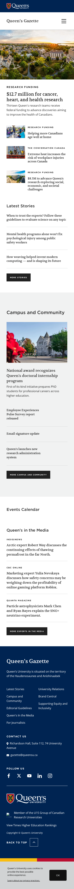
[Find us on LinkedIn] (40, 775)
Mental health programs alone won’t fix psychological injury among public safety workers (34, 238)
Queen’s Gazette (23, 20)
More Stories (18, 277)
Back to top (17, 842)
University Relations (51, 689)
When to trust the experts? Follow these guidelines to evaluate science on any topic (36, 218)
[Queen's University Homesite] (26, 802)
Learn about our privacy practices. (23, 880)
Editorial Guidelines (19, 708)
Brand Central (47, 696)
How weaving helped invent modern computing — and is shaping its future (34, 259)
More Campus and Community (28, 475)
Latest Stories (15, 689)
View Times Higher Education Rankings (32, 825)
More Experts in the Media (27, 631)
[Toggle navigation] (64, 21)
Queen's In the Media (20, 715)
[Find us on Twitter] (19, 775)
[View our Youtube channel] (29, 775)
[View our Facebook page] (9, 775)
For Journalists (16, 723)
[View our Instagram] (50, 775)
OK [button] (58, 875)
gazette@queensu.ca (24, 755)
